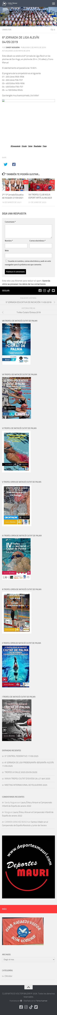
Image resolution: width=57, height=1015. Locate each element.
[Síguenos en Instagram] (44, 290)
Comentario (10, 222)
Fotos (44, 146)
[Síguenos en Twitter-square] (53, 290)
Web (7, 250)
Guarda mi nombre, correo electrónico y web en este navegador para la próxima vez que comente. (28, 263)
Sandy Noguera (13, 47)
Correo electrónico (37, 241)
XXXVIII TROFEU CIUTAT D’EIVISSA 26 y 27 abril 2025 (27, 778)
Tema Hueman (41, 1001)
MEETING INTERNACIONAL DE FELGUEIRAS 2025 (26, 785)
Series (30, 146)
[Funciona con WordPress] (21, 1001)
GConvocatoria (15, 146)
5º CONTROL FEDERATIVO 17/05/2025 (21, 756)
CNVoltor (6, 29)
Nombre (9, 241)
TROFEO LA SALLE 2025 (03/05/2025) (21, 772)
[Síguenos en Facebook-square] (40, 290)
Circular (24, 146)
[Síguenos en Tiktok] (48, 290)
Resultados (37, 146)
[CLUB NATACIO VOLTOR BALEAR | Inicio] (12, 3)
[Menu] (53, 3)
